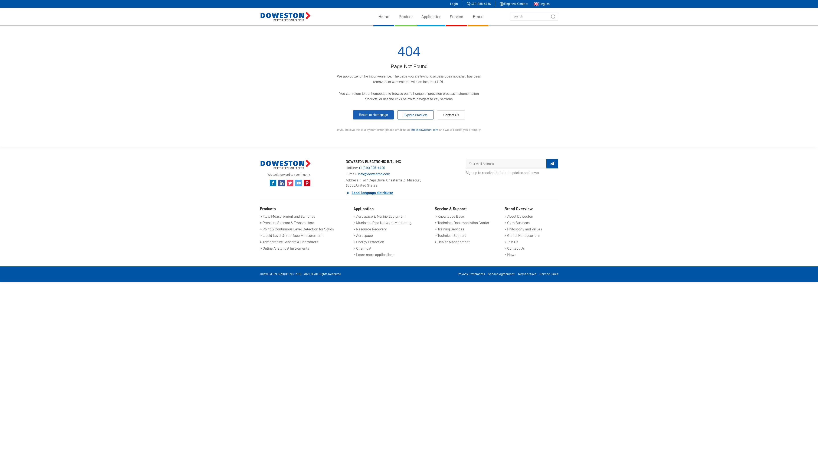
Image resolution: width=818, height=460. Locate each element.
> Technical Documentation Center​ (462, 223)
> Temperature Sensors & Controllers (289, 242)
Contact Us (451, 115)
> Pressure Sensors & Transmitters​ (287, 223)
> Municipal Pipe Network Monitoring (382, 223)
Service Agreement (501, 274)
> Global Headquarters (522, 235)
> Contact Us (514, 248)
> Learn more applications (373, 255)
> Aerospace (363, 235)
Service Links (549, 274)
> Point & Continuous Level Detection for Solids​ (297, 229)
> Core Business (517, 223)
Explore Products (415, 115)
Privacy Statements (471, 274)
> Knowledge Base (449, 216)
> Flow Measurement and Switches (287, 216)
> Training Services (449, 229)
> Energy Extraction (368, 242)
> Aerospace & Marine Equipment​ (379, 216)
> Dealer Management (452, 242)
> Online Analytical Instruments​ (284, 248)
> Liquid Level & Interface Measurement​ (291, 235)
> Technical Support (450, 235)
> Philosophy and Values (523, 229)
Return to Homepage (373, 114)
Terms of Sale (527, 274)
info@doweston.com (424, 129)
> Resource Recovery (370, 229)
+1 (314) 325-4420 (372, 168)
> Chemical (362, 248)
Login (454, 4)
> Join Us (511, 242)
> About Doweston (518, 216)
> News (510, 255)
